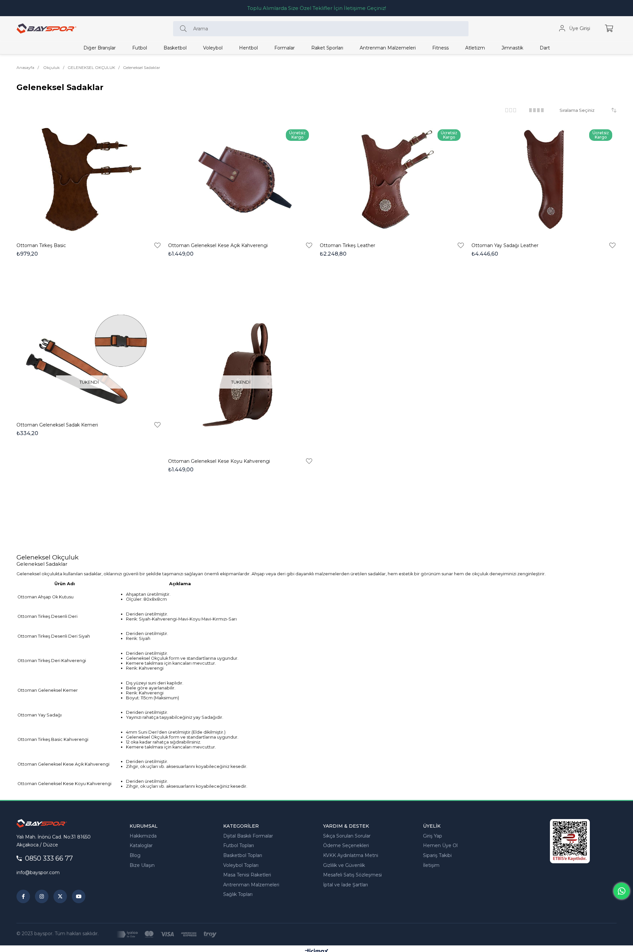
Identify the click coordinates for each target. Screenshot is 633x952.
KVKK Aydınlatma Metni (350, 855)
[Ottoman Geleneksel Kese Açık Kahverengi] (240, 179)
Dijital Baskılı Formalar (248, 836)
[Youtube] (78, 896)
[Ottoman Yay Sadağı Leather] (544, 179)
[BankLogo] (166, 934)
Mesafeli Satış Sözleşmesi (352, 875)
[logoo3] (41, 823)
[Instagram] (41, 896)
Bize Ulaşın (142, 865)
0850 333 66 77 (49, 858)
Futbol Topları (238, 845)
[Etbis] (570, 841)
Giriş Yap (432, 836)
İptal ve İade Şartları (345, 885)
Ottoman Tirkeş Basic (41, 245)
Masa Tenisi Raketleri (247, 875)
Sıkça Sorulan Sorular (347, 836)
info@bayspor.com (38, 872)
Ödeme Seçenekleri (346, 845)
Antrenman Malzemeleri (251, 885)
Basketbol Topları (242, 855)
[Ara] (185, 28)
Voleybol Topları (240, 865)
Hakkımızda (143, 836)
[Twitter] (60, 896)
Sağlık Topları (238, 894)
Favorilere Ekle (157, 245)
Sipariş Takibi (437, 855)
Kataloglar (141, 845)
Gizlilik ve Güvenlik (344, 865)
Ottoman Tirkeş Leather (347, 245)
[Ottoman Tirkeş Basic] (89, 179)
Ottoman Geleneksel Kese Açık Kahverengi (218, 245)
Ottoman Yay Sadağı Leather (504, 245)
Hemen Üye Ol (440, 845)
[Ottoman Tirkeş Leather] (392, 179)
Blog (135, 855)
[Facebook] (23, 896)
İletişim (431, 865)
